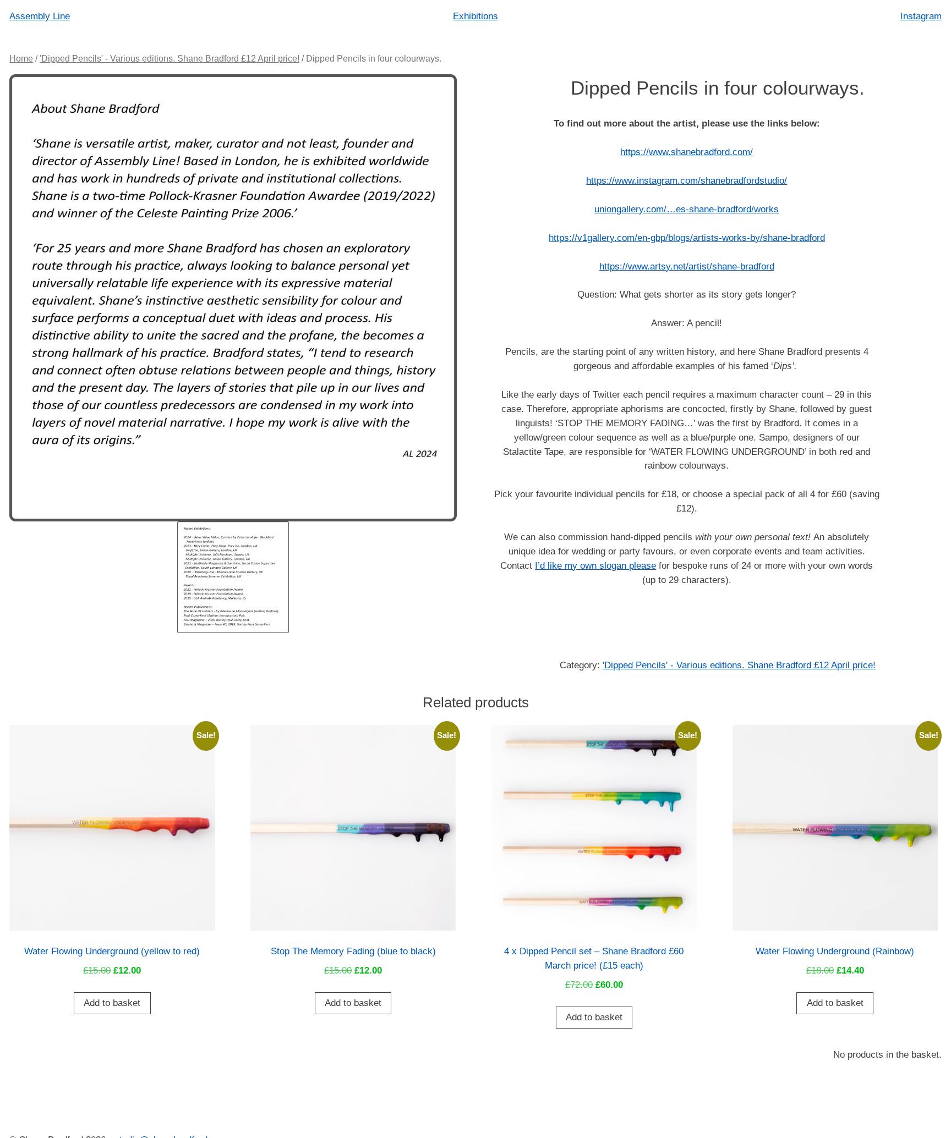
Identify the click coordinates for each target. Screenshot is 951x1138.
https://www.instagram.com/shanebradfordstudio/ (686, 180)
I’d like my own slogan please (595, 565)
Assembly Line (39, 15)
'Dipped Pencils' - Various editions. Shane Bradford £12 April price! (169, 58)
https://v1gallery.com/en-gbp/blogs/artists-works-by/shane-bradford (687, 237)
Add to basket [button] (112, 1002)
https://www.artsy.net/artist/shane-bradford (686, 266)
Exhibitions (475, 15)
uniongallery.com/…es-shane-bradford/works (686, 209)
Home (21, 58)
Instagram (921, 15)
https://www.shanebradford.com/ (686, 151)
